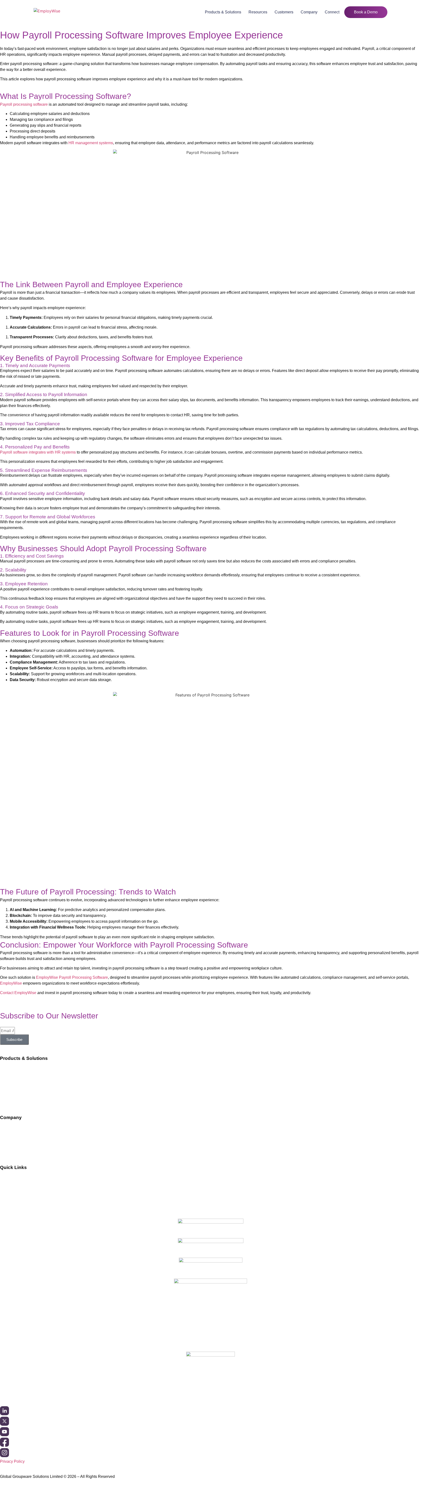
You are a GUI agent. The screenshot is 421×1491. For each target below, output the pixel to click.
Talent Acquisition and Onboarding (29, 1078)
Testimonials (11, 1197)
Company (309, 12)
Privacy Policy (12, 1461)
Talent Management (17, 1097)
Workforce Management (20, 1069)
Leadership (9, 1138)
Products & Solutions (223, 12)
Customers (284, 12)
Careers (7, 1147)
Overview (8, 1128)
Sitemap (7, 1206)
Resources (258, 12)
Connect (332, 12)
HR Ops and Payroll (17, 1088)
